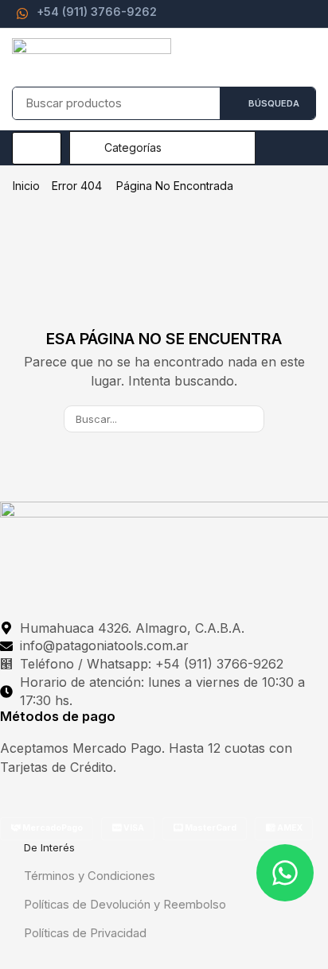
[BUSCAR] (250, 418)
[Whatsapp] (285, 872)
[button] (36, 148)
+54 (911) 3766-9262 (97, 11)
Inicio (26, 185)
